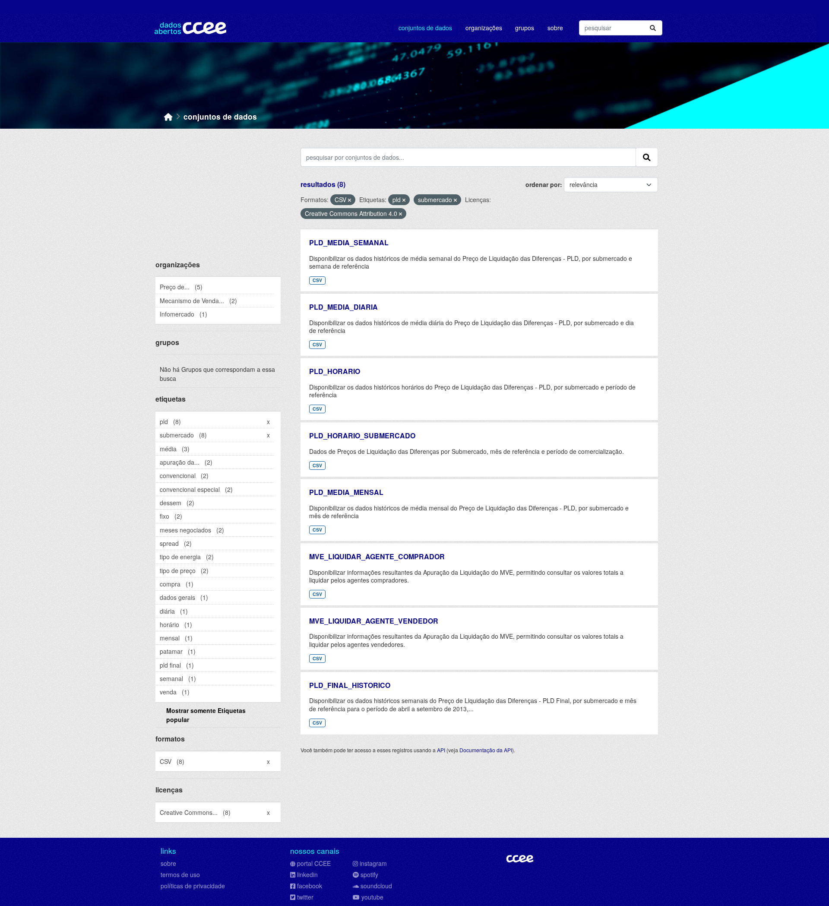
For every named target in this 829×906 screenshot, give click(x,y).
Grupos (524, 27)
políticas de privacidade (193, 885)
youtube (372, 897)
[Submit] (652, 27)
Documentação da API (485, 750)
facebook (309, 885)
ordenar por (542, 184)
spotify (369, 874)
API (441, 750)
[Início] (168, 116)
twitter (305, 897)
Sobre (555, 27)
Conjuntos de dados (425, 27)
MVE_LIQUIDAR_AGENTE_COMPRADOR (377, 556)
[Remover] (349, 199)
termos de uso (180, 874)
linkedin (307, 874)
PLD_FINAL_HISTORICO (349, 685)
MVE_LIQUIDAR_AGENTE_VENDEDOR (373, 621)
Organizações (483, 27)
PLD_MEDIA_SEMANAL (349, 242)
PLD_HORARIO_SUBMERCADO (362, 435)
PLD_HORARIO (334, 371)
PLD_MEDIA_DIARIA (343, 307)
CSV (317, 280)
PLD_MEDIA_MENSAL (346, 492)
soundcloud (376, 885)
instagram (373, 863)
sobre (168, 863)
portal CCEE (314, 863)
